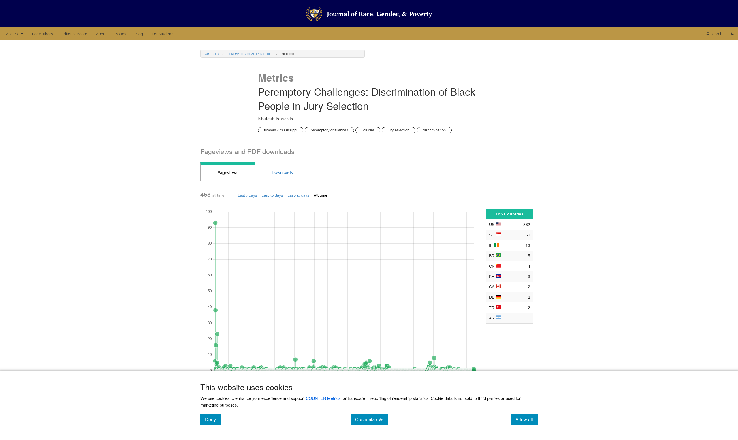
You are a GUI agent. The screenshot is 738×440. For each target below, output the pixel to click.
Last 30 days (272, 195)
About (101, 34)
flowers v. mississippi (280, 130)
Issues (120, 34)
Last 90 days (298, 195)
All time (320, 195)
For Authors (42, 34)
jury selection (398, 130)
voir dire (368, 130)
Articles (11, 34)
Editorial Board (74, 34)
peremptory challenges (329, 130)
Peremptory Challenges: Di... (250, 54)
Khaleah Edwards (275, 118)
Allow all (526, 419)
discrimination (434, 130)
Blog (139, 34)
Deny (213, 419)
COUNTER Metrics (323, 398)
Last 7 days (247, 195)
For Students (163, 34)
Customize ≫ (371, 419)
